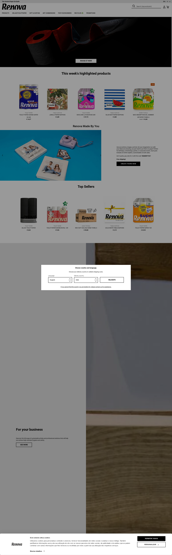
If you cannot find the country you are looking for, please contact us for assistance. (86, 287)
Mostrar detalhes (36, 551)
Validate (112, 280)
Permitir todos (151, 538)
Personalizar (150, 544)
